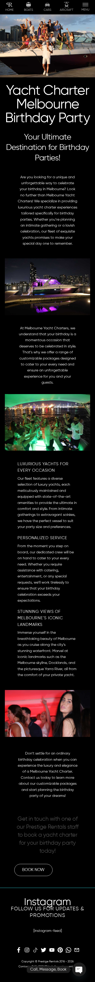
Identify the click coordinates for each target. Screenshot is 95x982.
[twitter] (43, 950)
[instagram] (27, 950)
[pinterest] (60, 950)
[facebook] (18, 950)
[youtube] (52, 950)
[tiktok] (35, 950)
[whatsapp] (68, 950)
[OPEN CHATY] (79, 969)
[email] (77, 950)
